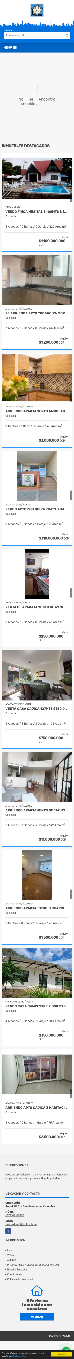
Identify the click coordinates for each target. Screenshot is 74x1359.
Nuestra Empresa (17, 1269)
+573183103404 (14, 1215)
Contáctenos (14, 1274)
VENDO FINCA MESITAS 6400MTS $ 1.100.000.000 (37, 212)
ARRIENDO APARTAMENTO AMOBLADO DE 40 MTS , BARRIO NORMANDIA (37, 411)
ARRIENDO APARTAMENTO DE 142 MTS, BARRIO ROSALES (37, 810)
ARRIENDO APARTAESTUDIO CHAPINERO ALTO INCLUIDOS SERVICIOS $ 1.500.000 (37, 908)
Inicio (10, 1250)
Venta (10, 1255)
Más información (19, 1356)
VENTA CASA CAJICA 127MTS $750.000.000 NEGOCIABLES (37, 709)
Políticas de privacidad (20, 1279)
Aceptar (61, 1354)
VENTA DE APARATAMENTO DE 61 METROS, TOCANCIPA (37, 607)
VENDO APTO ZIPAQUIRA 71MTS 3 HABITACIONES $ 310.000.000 (37, 509)
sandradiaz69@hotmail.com (21, 1224)
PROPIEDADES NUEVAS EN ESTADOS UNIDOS (33, 1264)
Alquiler (11, 1259)
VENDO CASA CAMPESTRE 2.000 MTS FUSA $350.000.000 (37, 1006)
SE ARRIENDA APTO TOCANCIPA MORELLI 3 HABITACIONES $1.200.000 (37, 313)
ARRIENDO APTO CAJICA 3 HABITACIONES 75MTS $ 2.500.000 (37, 1108)
